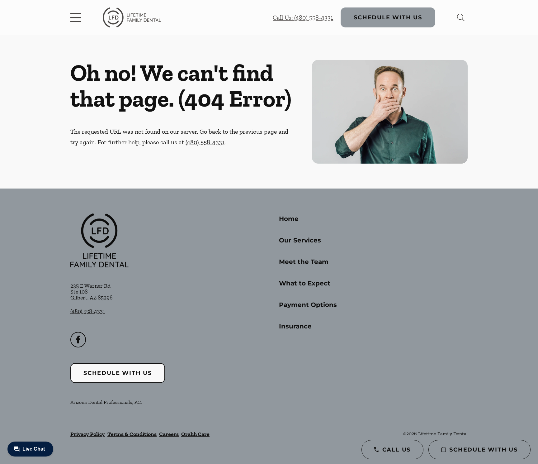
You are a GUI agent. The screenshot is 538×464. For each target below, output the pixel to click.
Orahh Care (195, 434)
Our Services (300, 240)
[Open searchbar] (461, 17)
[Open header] (77, 17)
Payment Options (308, 305)
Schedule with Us (388, 17)
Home (289, 218)
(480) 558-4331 (205, 142)
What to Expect (304, 283)
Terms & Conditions (132, 434)
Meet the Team (303, 261)
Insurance (295, 326)
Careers (169, 434)
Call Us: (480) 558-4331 (303, 17)
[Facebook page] (78, 339)
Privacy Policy (87, 434)
